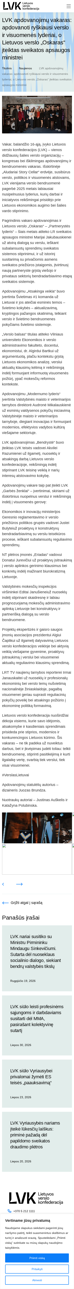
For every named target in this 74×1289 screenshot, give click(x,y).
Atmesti (37, 1280)
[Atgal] (3, 884)
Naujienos (25, 68)
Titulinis (7, 68)
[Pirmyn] (19, 884)
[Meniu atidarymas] (69, 6)
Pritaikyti (37, 1269)
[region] (37, 1251)
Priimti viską (37, 1258)
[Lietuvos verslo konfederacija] (21, 6)
